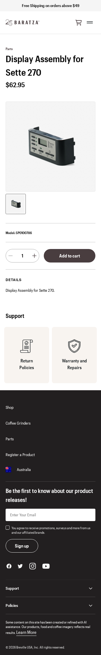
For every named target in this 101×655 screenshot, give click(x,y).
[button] (78, 22)
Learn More (26, 632)
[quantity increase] (34, 256)
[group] (16, 204)
